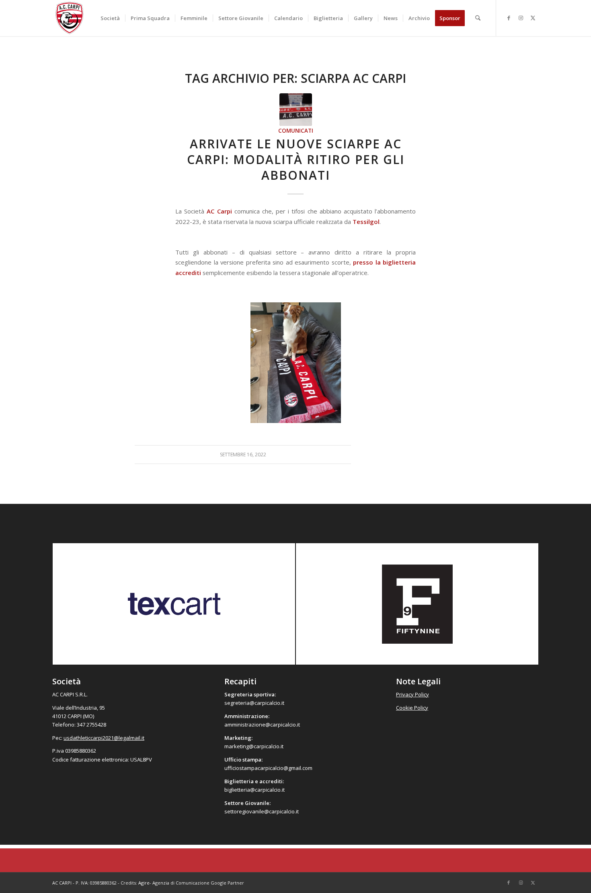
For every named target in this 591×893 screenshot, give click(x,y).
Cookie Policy (412, 707)
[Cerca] (478, 18)
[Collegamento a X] (533, 18)
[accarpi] (69, 18)
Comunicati (295, 130)
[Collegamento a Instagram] (521, 18)
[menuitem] (110, 18)
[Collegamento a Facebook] (509, 18)
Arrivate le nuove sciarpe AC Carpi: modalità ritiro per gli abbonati (295, 159)
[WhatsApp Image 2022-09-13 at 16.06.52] (295, 109)
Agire (144, 883)
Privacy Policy (412, 694)
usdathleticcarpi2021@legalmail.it (104, 737)
